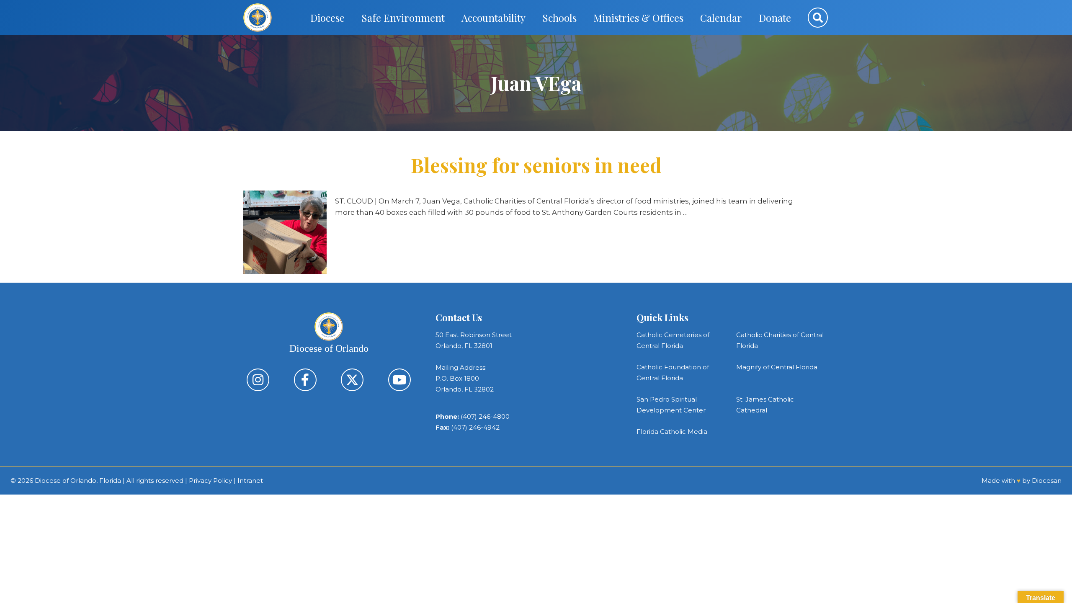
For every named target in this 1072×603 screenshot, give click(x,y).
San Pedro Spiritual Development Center (671, 404)
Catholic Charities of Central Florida (780, 340)
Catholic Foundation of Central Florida (672, 372)
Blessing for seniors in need (536, 165)
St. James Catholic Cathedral (765, 404)
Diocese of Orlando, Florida (78, 480)
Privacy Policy (210, 480)
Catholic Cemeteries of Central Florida (672, 340)
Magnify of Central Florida (776, 367)
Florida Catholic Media (671, 432)
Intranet (250, 480)
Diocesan (1047, 480)
